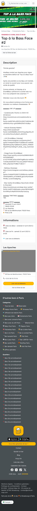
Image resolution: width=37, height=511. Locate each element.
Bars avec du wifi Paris (12, 323)
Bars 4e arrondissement (12, 405)
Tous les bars (9, 306)
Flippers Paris (25, 326)
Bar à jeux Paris (9, 339)
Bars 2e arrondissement (12, 398)
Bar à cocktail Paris (26, 333)
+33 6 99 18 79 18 (11, 278)
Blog (18, 455)
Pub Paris (24, 336)
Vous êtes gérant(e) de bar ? (18, 444)
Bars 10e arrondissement (12, 358)
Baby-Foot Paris (10, 326)
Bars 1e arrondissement (12, 392)
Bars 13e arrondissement (12, 368)
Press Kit (19, 458)
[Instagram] (16, 470)
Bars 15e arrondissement (12, 375)
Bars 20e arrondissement (13, 395)
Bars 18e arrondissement (12, 385)
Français (7, 502)
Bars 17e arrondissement (12, 381)
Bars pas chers (9, 316)
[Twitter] (25, 470)
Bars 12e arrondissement (12, 365)
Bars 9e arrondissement (12, 422)
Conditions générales (21, 484)
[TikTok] (20, 470)
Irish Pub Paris (26, 346)
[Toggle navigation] (33, 3)
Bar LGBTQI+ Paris (26, 339)
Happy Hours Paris (11, 309)
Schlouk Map (5, 31)
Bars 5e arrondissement (12, 408)
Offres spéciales (10, 350)
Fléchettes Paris (10, 329)
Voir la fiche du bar (9, 52)
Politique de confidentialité (10, 486)
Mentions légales (7, 484)
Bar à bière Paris (26, 329)
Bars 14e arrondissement (12, 371)
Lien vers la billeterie (13, 238)
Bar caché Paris (9, 343)
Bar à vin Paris (9, 333)
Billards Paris (29, 323)
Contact (18, 448)
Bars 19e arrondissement (12, 388)
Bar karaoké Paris (10, 336)
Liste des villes (19, 462)
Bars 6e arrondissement (12, 412)
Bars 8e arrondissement (12, 418)
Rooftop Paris (25, 343)
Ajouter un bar (18, 451)
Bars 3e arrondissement (12, 402)
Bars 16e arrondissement (12, 378)
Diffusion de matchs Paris (13, 313)
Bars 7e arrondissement (12, 415)
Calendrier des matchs (18, 466)
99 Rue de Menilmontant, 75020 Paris (18, 274)
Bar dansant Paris (10, 346)
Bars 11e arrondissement (12, 361)
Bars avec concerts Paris (13, 319)
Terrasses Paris (27, 309)
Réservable (22, 306)
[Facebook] (12, 470)
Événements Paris (18, 31)
